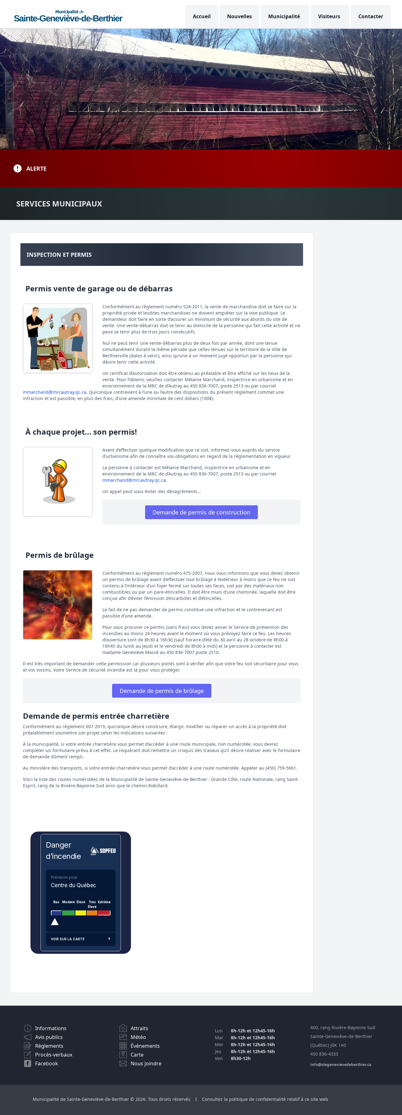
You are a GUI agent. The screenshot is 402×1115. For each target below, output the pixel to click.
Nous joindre (146, 1063)
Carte (137, 1054)
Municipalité (284, 16)
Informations (51, 1028)
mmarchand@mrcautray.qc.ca (54, 392)
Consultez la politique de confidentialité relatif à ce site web (265, 1099)
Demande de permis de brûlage (162, 691)
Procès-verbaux (53, 1054)
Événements (145, 1045)
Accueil (202, 16)
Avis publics (49, 1037)
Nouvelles (239, 16)
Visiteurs (329, 16)
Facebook (46, 1063)
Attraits (139, 1028)
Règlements (49, 1045)
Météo (138, 1037)
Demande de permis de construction (201, 512)
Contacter (370, 16)
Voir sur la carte (67, 939)
